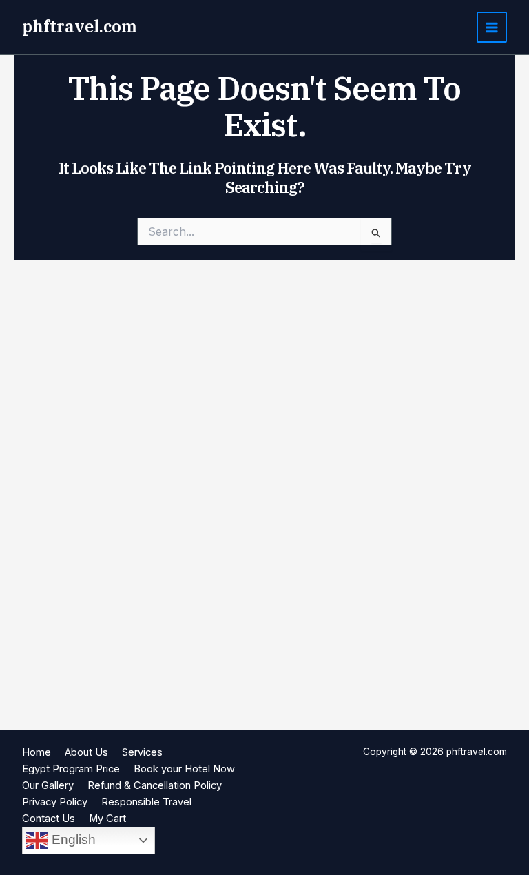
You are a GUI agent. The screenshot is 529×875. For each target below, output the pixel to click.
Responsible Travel (146, 802)
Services (142, 752)
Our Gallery (48, 785)
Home (36, 752)
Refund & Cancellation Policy (154, 785)
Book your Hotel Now (184, 769)
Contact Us (48, 818)
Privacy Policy (54, 802)
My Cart (107, 818)
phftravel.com (79, 26)
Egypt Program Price (71, 769)
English (72, 839)
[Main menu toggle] (492, 27)
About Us (86, 752)
